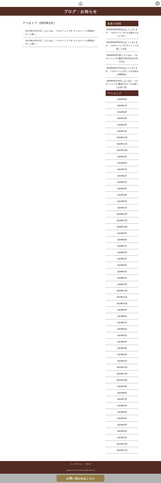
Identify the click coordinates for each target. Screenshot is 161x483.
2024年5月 (122, 258)
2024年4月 (122, 265)
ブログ (88, 464)
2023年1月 (122, 361)
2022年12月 (122, 367)
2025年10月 (122, 150)
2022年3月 (122, 424)
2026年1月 (122, 131)
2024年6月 (122, 252)
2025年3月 (122, 195)
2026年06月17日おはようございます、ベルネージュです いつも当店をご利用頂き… (122, 71)
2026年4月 (122, 112)
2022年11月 (122, 373)
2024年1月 (122, 284)
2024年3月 (122, 271)
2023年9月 (122, 309)
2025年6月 (122, 176)
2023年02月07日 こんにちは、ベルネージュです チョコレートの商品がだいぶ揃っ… (60, 32)
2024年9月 (122, 233)
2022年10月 (122, 380)
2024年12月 (122, 214)
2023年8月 (122, 316)
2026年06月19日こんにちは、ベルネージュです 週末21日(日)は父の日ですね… (122, 58)
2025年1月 (122, 207)
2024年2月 (122, 278)
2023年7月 (122, 322)
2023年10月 (122, 303)
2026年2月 (122, 124)
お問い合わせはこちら (80, 478)
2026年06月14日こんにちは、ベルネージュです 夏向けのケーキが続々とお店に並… (122, 83)
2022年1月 (122, 437)
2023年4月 (122, 341)
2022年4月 (122, 418)
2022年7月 (122, 399)
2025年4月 (122, 188)
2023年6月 (122, 329)
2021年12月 (122, 444)
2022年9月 (122, 386)
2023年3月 (122, 348)
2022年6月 (122, 405)
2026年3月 (122, 118)
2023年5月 (122, 335)
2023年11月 (122, 297)
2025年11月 (122, 144)
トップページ (76, 464)
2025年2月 (122, 201)
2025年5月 (122, 182)
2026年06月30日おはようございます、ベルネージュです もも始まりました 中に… (122, 32)
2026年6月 (122, 99)
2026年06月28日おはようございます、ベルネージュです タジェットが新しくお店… (122, 45)
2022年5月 (122, 412)
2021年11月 (122, 450)
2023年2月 (122, 354)
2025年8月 (122, 163)
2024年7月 (122, 246)
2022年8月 (122, 393)
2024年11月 (122, 220)
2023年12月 (122, 290)
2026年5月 (122, 105)
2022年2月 (122, 431)
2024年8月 (122, 239)
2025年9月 (122, 156)
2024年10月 (122, 226)
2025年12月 (122, 137)
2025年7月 (122, 169)
